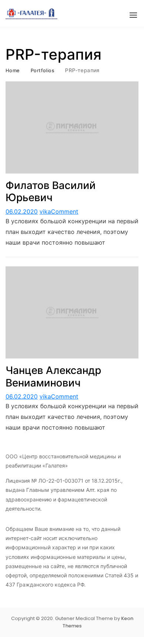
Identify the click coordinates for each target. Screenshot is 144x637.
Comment (64, 211)
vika (45, 211)
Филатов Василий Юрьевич (51, 191)
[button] (133, 15)
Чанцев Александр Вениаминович (53, 376)
